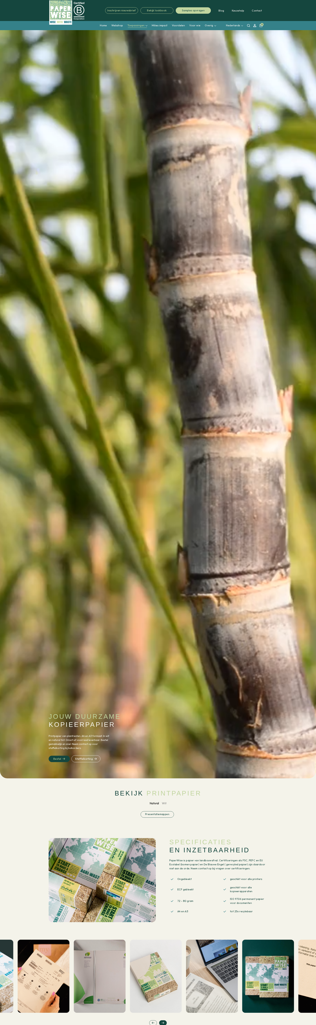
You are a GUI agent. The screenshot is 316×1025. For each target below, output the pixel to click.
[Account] (254, 25)
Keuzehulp (238, 10)
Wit (164, 803)
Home (103, 25)
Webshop (117, 25)
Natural (154, 803)
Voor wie (194, 25)
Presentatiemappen (157, 814)
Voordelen (178, 25)
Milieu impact (159, 25)
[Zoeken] (248, 25)
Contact (257, 10)
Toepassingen (136, 25)
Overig (209, 25)
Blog (221, 10)
